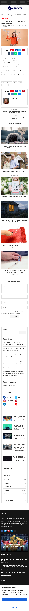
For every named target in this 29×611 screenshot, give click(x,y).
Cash (3, 82)
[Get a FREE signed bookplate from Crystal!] (14, 186)
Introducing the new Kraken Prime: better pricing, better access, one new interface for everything (14, 373)
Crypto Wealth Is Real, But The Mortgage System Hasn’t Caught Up (19, 418)
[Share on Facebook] (16, 50)
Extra (15, 82)
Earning (9, 82)
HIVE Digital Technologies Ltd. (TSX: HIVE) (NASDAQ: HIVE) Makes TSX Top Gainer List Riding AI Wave (13, 356)
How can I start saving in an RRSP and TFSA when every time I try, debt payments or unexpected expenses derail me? (19, 448)
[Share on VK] (12, 53)
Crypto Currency (15, 480)
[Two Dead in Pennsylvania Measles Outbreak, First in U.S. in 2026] (14, 260)
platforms (5, 84)
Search (5, 329)
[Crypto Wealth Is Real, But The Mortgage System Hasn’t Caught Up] (7, 418)
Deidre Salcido (10, 25)
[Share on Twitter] (19, 50)
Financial (9, 14)
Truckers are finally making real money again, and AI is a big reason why (18, 427)
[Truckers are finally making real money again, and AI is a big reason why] (7, 427)
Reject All (14, 607)
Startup (15, 493)
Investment (15, 486)
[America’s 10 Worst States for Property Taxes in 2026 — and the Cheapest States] (14, 160)
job (20, 82)
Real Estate (15, 490)
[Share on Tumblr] (9, 53)
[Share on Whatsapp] (15, 53)
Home (2, 14)
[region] (14, 598)
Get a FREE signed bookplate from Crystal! (14, 196)
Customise (14, 603)
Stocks (15, 497)
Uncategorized (15, 500)
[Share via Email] (19, 53)
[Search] (27, 8)
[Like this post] (12, 50)
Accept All (14, 599)
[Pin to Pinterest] (23, 50)
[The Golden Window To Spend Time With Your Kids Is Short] (14, 209)
